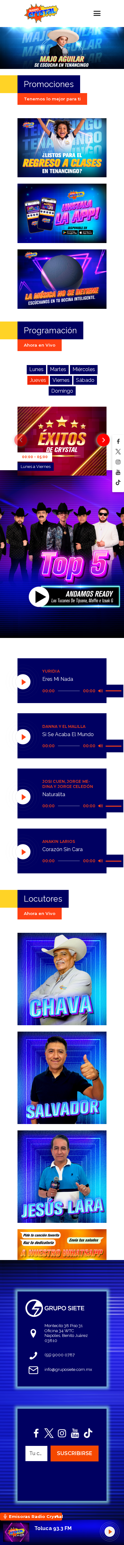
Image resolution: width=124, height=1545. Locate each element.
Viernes (61, 380)
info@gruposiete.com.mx (68, 1369)
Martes (58, 369)
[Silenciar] (100, 691)
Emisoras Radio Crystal (35, 1516)
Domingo (62, 391)
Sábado (85, 380)
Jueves (38, 380)
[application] (82, 691)
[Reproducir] (23, 682)
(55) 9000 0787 (60, 1354)
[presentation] (20, 440)
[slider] (114, 690)
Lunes (36, 369)
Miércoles (83, 369)
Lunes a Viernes (36, 466)
